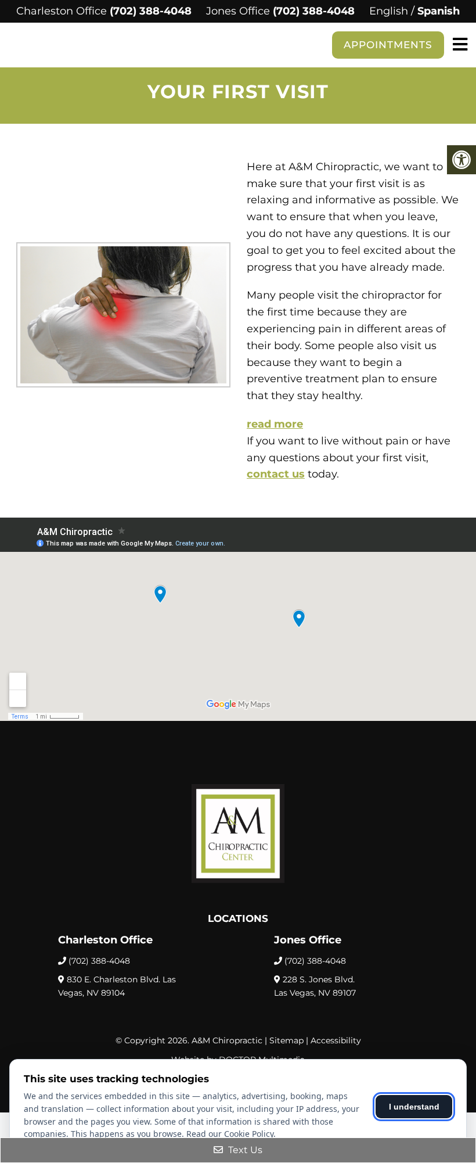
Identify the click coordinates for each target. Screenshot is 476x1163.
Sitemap (286, 1040)
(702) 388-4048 (151, 11)
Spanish (438, 11)
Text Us (244, 1149)
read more (275, 424)
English (388, 11)
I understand (414, 1106)
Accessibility (336, 1040)
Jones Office (239, 11)
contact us (276, 474)
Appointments (388, 45)
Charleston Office (63, 11)
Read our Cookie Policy (229, 1133)
